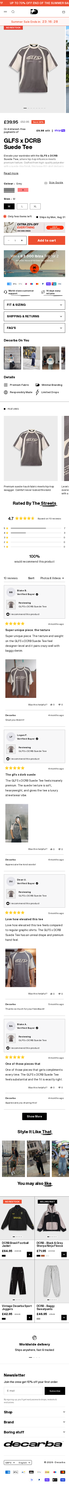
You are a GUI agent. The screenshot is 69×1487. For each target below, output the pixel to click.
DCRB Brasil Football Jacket (15, 1244)
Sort (31, 578)
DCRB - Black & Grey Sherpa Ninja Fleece (50, 1244)
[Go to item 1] (30, 1357)
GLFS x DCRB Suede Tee (33, 606)
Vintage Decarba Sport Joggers (17, 1307)
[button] (54, 183)
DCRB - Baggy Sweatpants (46, 1307)
